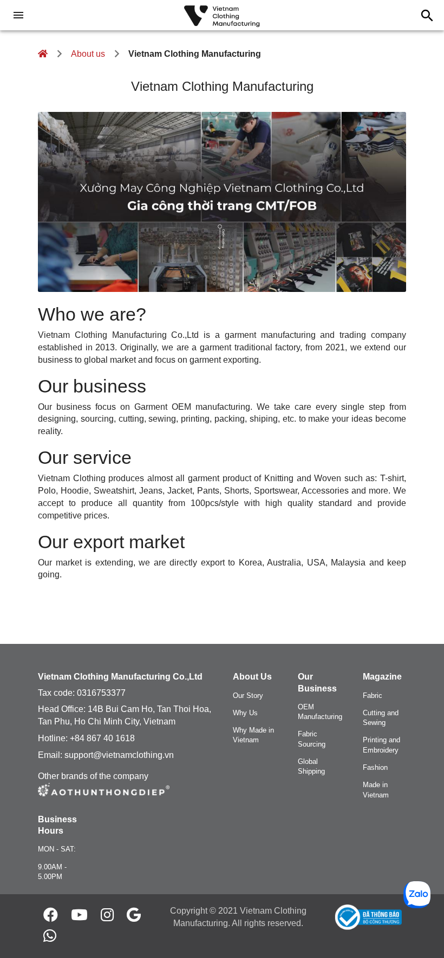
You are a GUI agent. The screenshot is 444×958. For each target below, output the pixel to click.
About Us (252, 676)
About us (88, 53)
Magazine (382, 676)
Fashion (375, 767)
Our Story (248, 695)
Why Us (245, 713)
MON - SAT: (57, 849)
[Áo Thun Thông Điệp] (103, 797)
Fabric (372, 695)
